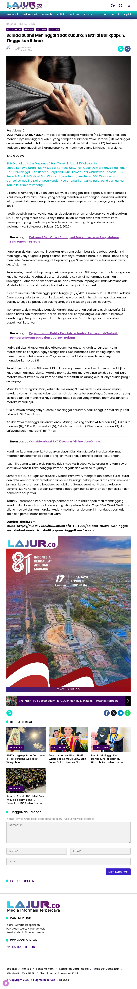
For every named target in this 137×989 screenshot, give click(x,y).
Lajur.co (64, 980)
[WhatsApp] (128, 713)
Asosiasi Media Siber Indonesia (25, 932)
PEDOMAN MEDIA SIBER (20, 973)
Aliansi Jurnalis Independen (23, 925)
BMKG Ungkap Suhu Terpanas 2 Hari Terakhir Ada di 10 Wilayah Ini (51, 163)
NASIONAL (41, 29)
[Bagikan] (128, 49)
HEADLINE (28, 29)
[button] (113, 5)
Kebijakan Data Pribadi (73, 969)
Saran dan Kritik (68, 973)
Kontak (26, 969)
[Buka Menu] (120, 5)
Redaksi (11, 969)
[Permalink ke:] (10, 49)
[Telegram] (121, 713)
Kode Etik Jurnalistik (106, 969)
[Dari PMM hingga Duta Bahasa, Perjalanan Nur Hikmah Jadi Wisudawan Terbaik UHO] (111, 739)
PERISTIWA (54, 29)
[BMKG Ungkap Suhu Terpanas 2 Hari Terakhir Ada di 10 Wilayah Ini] (26, 739)
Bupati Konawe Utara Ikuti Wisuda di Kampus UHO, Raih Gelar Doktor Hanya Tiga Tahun (66, 168)
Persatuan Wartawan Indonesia (25, 928)
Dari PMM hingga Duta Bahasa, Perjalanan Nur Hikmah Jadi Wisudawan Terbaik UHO (64, 172)
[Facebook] (107, 713)
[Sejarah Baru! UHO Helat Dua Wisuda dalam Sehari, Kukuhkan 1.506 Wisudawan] (26, 780)
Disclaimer (46, 973)
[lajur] (24, 5)
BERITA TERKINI (14, 29)
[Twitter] (114, 713)
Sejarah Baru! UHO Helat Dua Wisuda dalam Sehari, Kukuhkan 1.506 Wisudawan (60, 176)
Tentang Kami (45, 969)
